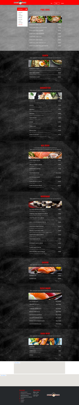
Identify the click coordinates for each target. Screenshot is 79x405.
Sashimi (20, 21)
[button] (26, 9)
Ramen (20, 14)
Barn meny (20, 24)
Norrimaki (20, 19)
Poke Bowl (20, 12)
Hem (51, 3)
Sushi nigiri (21, 22)
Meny (56, 3)
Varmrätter (21, 15)
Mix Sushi (20, 17)
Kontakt (62, 3)
